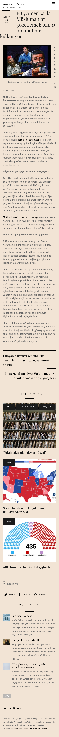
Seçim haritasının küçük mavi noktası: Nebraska (23, 510)
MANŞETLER (47, 407)
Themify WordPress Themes (35, 729)
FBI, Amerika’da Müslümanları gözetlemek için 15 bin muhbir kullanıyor (28, 24)
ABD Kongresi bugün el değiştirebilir (28, 567)
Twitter (12, 594)
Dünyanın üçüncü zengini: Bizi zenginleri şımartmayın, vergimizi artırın (26, 360)
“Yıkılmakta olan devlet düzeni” (25, 452)
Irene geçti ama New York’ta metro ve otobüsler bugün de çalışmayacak (30, 375)
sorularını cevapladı (28, 139)
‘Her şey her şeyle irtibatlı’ (26, 640)
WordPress (17, 729)
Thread (41, 594)
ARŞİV (9, 407)
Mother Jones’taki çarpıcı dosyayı (20, 217)
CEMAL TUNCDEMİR (27, 407)
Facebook (27, 594)
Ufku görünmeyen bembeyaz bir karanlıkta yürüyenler (29, 666)
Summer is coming (22, 615)
